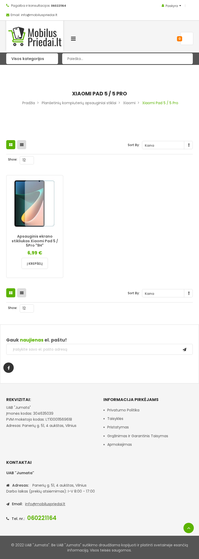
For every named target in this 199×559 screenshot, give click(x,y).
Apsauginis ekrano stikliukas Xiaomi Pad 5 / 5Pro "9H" (35, 241)
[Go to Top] (188, 528)
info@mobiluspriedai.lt (45, 504)
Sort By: (134, 145)
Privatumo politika (123, 410)
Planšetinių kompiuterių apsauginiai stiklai (79, 102)
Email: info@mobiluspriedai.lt (34, 15)
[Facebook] (8, 367)
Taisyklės (115, 418)
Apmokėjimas (119, 444)
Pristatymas (118, 427)
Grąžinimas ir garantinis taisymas (137, 436)
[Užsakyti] (184, 349)
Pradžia (28, 102)
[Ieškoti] (185, 58)
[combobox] (127, 58)
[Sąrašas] (21, 144)
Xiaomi (129, 102)
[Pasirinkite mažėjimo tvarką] (189, 145)
